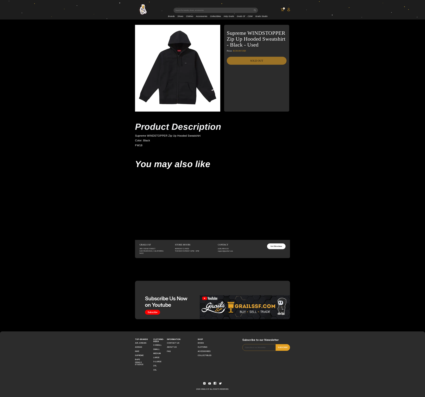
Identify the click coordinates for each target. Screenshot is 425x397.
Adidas (138, 347)
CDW (250, 16)
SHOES (201, 343)
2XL (155, 366)
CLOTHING (202, 347)
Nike (137, 351)
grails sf (241, 16)
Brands (171, 16)
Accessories (201, 16)
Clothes (189, 16)
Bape (137, 359)
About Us (172, 347)
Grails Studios (139, 363)
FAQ (169, 351)
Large (156, 357)
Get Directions (276, 246)
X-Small (157, 345)
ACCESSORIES (204, 351)
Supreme (139, 355)
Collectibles (215, 16)
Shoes (180, 16)
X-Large (157, 361)
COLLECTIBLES (205, 355)
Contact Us (173, 343)
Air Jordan (140, 343)
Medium (157, 353)
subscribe (152, 312)
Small (156, 349)
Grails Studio (261, 16)
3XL (155, 370)
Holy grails (229, 16)
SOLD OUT (256, 60)
